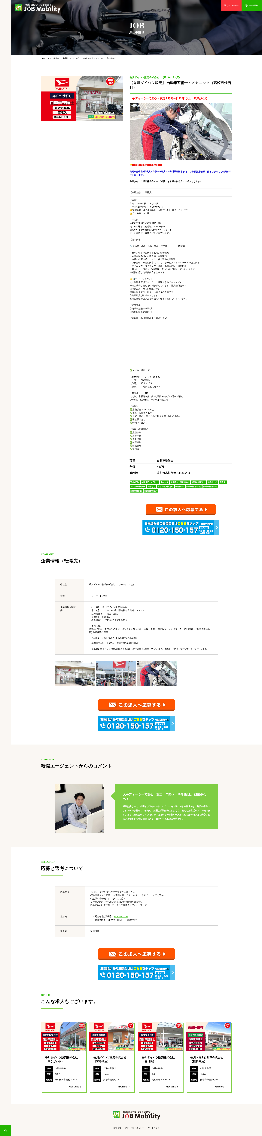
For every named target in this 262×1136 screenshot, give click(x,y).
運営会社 (117, 1128)
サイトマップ (153, 1128)
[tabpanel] (82, 98)
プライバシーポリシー (134, 1128)
